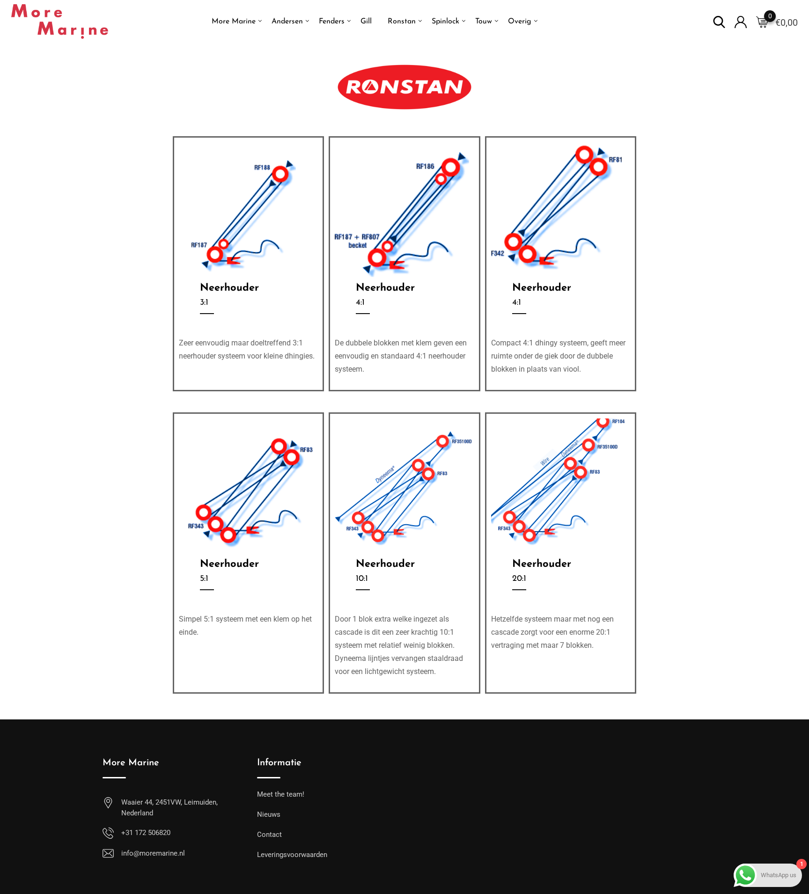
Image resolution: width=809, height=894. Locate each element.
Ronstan (402, 21)
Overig (519, 21)
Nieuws (268, 814)
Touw (483, 21)
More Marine (234, 21)
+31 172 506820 (145, 832)
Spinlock (445, 21)
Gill (366, 21)
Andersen (287, 21)
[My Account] (741, 21)
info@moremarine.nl (153, 853)
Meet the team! (280, 794)
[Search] (719, 21)
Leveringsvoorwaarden (292, 854)
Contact (269, 834)
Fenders (332, 21)
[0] (762, 21)
